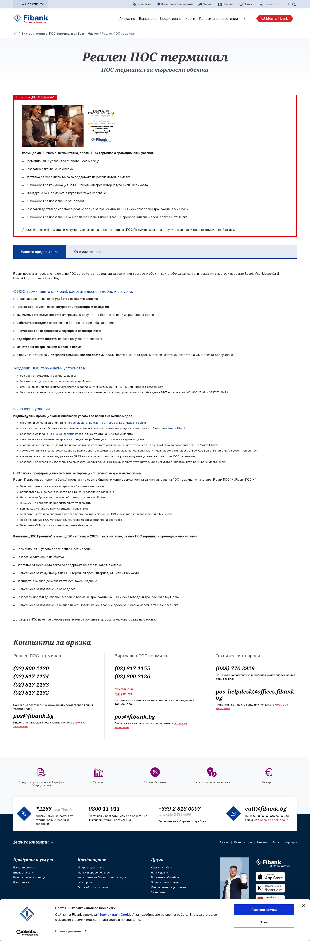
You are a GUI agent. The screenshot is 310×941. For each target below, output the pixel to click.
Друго (244, 18)
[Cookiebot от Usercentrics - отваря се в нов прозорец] (27, 933)
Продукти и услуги (33, 859)
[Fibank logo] (31, 19)
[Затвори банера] (303, 905)
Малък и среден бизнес (94, 872)
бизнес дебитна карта (68, 433)
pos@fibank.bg (33, 715)
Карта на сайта (161, 867)
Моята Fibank (277, 18)
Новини (228, 4)
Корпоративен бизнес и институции (102, 877)
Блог (276, 842)
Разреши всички (264, 909)
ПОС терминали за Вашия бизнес (73, 33)
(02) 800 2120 (31, 668)
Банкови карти (23, 882)
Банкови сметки (24, 867)
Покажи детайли (68, 931)
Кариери (291, 842)
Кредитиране (171, 18)
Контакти (144, 4)
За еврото (272, 4)
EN (287, 4)
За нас (208, 4)
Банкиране (147, 18)
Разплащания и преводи (30, 877)
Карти (190, 18)
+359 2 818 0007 (179, 808)
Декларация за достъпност (170, 887)
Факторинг (85, 882)
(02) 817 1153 (31, 684)
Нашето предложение (39, 252)
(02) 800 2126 (132, 676)
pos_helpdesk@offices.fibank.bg (256, 694)
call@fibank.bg (265, 808)
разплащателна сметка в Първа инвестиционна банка (108, 422)
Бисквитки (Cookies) (165, 877)
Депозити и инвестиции (218, 18)
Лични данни (159, 872)
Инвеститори (243, 842)
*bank (66, 809)
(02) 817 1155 (132, 668)
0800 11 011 (104, 808)
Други (157, 859)
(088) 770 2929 (235, 668)
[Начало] (16, 34)
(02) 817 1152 (31, 692)
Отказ (264, 922)
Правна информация (165, 882)
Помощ (249, 4)
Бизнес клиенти (33, 33)
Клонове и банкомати (177, 4)
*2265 (44, 808)
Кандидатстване (87, 252)
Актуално (127, 18)
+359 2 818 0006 (178, 814)
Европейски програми (93, 887)
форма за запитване (274, 820)
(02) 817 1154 (31, 676)
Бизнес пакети (23, 872)
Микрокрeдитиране (91, 867)
